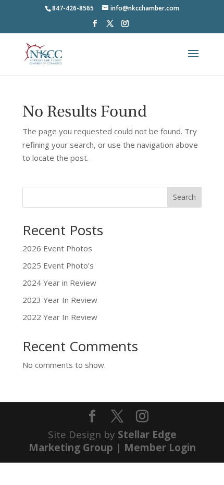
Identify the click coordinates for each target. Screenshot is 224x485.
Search (184, 197)
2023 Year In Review (59, 300)
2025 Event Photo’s (58, 265)
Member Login (160, 447)
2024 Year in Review (59, 282)
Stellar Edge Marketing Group (103, 441)
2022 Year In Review (59, 317)
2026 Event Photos (57, 248)
